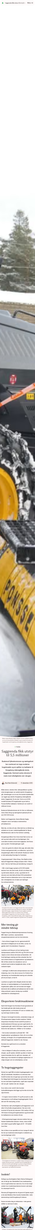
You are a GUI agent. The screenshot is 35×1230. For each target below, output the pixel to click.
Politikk (18, 747)
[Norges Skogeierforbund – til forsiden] (2, 3)
